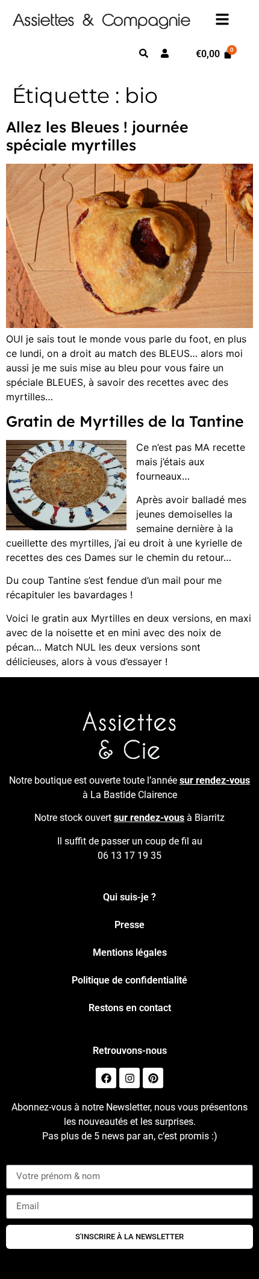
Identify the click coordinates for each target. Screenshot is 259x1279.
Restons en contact (130, 1008)
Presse (129, 925)
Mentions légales (130, 952)
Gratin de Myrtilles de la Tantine (125, 421)
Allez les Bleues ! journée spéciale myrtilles (97, 135)
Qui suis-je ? (129, 897)
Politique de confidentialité (129, 980)
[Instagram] (129, 1078)
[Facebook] (106, 1078)
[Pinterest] (153, 1078)
